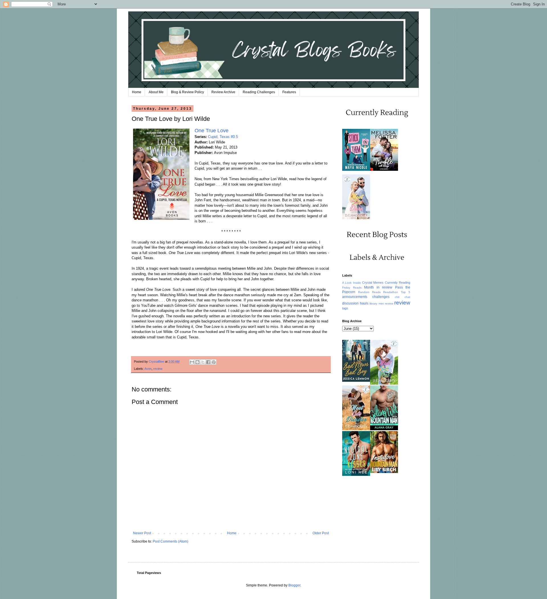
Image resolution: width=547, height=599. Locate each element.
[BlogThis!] (197, 362)
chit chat (402, 297)
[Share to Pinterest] (214, 362)
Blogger (294, 585)
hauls (364, 303)
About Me (156, 92)
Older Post (321, 533)
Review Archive (223, 92)
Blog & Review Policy (187, 92)
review (157, 368)
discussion (350, 303)
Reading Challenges (259, 92)
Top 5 (405, 292)
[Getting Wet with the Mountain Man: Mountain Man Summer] (384, 429)
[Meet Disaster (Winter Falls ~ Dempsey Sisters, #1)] (356, 429)
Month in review (378, 287)
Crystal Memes (372, 282)
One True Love (211, 130)
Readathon (390, 292)
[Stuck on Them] (356, 170)
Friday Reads (352, 287)
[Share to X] (203, 362)
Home (136, 92)
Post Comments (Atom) (170, 541)
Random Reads (369, 292)
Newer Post (142, 533)
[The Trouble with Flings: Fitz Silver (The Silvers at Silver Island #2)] (384, 170)
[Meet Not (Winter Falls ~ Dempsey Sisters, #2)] (384, 383)
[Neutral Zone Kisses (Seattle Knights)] (356, 475)
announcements (354, 297)
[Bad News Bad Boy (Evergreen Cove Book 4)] (356, 381)
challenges (380, 297)
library (373, 303)
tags (345, 308)
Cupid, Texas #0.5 (223, 137)
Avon (148, 368)
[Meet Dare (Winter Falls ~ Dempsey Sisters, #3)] (356, 218)
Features (289, 92)
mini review (386, 303)
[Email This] (192, 362)
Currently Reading (397, 282)
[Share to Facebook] (208, 362)
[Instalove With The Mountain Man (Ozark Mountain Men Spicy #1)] (384, 472)
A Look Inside (351, 282)
